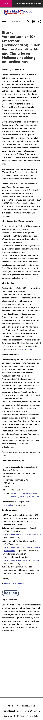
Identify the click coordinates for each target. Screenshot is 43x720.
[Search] (28, 21)
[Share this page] (39, 21)
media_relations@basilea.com (24, 493)
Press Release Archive (25, 706)
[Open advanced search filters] (33, 21)
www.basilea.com (9, 505)
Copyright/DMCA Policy (14, 716)
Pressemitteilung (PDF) (14, 583)
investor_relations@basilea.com (25, 496)
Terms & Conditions (32, 711)
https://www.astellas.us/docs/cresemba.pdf (23, 560)
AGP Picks (6, 4)
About (10, 706)
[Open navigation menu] (4, 21)
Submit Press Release (12, 711)
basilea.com (27, 349)
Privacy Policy (33, 716)
